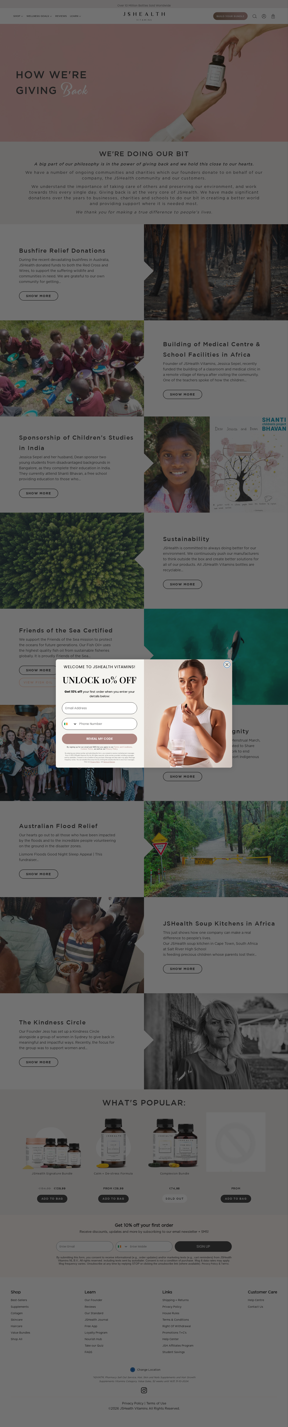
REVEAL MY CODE (99, 738)
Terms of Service (109, 762)
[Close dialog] (227, 664)
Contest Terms (87, 749)
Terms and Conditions (123, 747)
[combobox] (69, 724)
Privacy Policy (111, 749)
